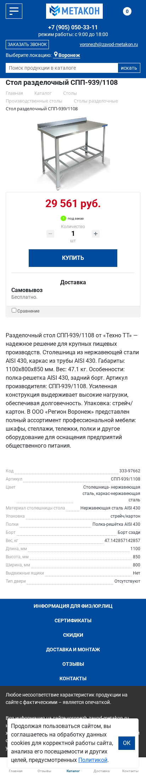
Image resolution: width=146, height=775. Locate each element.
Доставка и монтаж (73, 649)
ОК (126, 743)
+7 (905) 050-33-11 (73, 27)
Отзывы (73, 664)
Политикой (92, 760)
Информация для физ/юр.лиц (73, 606)
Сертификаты (73, 620)
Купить (73, 258)
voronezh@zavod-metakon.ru (109, 44)
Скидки (73, 635)
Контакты (73, 678)
